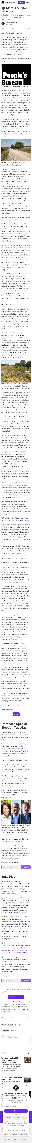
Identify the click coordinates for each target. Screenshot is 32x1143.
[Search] (29, 1053)
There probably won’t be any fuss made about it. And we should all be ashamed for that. (15, 950)
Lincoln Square (11, 1070)
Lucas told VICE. (22, 518)
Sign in (28, 2)
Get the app (24, 1135)
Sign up (3, 862)
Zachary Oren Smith (11, 22)
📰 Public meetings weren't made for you (11, 1078)
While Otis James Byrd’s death (20, 509)
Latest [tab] (8, 1053)
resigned (4, 749)
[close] (26, 1085)
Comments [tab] (5, 1030)
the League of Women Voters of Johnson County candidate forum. (15, 852)
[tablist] (9, 1030)
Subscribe (22, 2)
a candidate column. (21, 772)
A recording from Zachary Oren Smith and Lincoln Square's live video (11, 1065)
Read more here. (11, 894)
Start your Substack (11, 1135)
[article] (16, 1065)
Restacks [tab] (13, 1030)
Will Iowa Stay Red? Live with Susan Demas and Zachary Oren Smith (10, 1060)
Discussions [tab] (15, 1053)
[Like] (3, 28)
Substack (7, 1139)
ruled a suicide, (16, 511)
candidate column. (7, 786)
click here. (19, 54)
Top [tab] (3, 1053)
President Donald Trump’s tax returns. (14, 959)
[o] (27, 1060)
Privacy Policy (21, 1125)
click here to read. (20, 52)
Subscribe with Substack (17, 1118)
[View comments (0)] (7, 28)
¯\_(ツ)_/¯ (23, 912)
